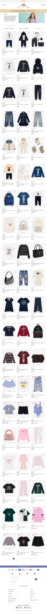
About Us (9, 594)
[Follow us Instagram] (19, 574)
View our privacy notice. (13, 581)
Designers (28, 7)
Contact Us (10, 593)
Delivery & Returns (11, 589)
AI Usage (31, 594)
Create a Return (11, 591)
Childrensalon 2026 (22, 610)
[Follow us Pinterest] (27, 574)
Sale (23, 7)
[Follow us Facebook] (12, 574)
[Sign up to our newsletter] (36, 579)
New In (18, 7)
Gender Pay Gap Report (12, 598)
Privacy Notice (32, 593)
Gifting (31, 589)
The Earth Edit (24, 586)
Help (31, 598)
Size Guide (10, 596)
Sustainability (10, 601)
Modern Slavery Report (34, 600)
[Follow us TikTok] (34, 574)
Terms (31, 596)
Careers (31, 591)
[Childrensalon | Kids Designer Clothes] (23, 4)
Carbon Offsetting (12, 600)
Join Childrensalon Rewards (23, 566)
